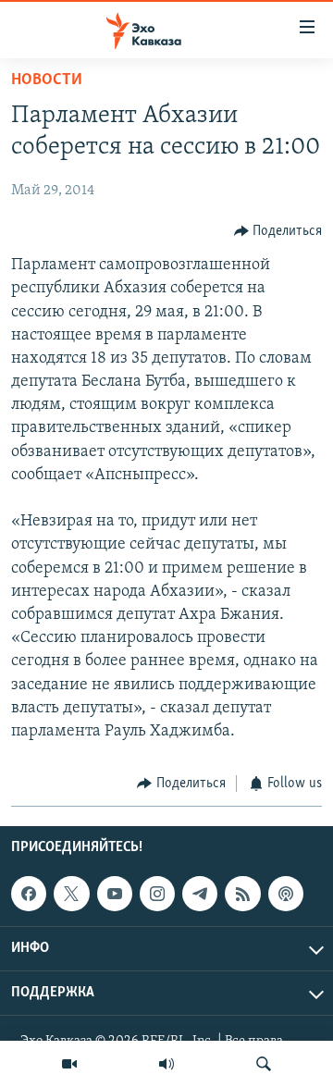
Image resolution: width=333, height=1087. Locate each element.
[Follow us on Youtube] (114, 893)
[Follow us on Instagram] (157, 893)
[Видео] (69, 1064)
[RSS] (242, 893)
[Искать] (263, 1064)
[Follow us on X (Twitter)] (71, 893)
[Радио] (166, 1064)
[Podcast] (285, 893)
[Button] (278, 231)
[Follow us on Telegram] (199, 893)
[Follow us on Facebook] (28, 893)
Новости (46, 80)
